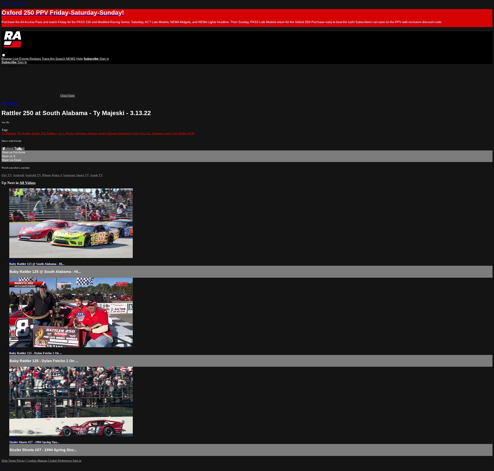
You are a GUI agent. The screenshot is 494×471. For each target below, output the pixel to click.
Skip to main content (14, 3)
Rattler (51, 133)
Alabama (157, 133)
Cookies (32, 460)
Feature (92, 133)
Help (79, 58)
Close (64, 95)
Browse (7, 58)
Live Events (21, 58)
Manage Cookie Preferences (55, 460)
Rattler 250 (38, 133)
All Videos (10, 103)
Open (71, 95)
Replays (36, 58)
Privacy (22, 460)
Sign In (22, 62)
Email (21, 148)
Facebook (8, 148)
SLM (191, 133)
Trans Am (48, 58)
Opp (142, 133)
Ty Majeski (8, 133)
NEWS (70, 58)
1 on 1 (60, 133)
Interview (80, 133)
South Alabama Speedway (114, 133)
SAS (135, 133)
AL (148, 133)
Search (60, 58)
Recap (69, 133)
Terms (12, 460)
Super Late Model (175, 133)
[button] (3, 55)
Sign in (104, 58)
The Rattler (23, 133)
